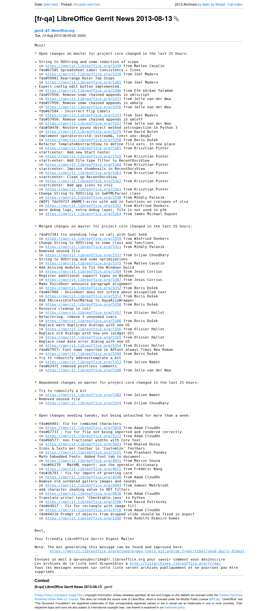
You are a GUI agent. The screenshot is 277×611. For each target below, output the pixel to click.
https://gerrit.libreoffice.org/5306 (83, 91)
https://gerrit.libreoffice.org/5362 (83, 181)
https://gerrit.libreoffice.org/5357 (83, 313)
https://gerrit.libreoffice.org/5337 (83, 255)
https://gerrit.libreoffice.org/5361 (83, 189)
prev (47, 4)
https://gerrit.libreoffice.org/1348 (83, 518)
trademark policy (174, 607)
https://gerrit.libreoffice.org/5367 (83, 280)
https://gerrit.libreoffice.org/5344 (83, 354)
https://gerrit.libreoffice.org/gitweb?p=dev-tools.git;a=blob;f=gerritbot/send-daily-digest (147, 551)
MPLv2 (214, 599)
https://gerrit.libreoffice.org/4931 (83, 461)
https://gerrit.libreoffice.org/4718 (83, 510)
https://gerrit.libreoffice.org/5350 (83, 304)
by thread (218, 4)
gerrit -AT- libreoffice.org (54, 30)
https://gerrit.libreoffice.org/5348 (83, 370)
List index (235, 4)
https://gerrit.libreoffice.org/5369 (83, 271)
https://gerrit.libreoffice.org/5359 (83, 239)
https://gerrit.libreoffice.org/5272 (83, 436)
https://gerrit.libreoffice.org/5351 (83, 296)
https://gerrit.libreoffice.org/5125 (83, 452)
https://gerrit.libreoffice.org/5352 (83, 288)
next (54, 4)
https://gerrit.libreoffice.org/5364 (83, 165)
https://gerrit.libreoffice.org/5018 (83, 428)
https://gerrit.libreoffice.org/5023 (83, 444)
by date (203, 4)
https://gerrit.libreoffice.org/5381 (83, 82)
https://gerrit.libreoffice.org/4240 (83, 477)
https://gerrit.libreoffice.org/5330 (83, 197)
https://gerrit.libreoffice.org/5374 (83, 403)
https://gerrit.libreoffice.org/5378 (83, 74)
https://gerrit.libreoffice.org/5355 (83, 337)
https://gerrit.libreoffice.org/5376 (83, 107)
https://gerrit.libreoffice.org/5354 (83, 345)
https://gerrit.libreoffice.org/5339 (83, 66)
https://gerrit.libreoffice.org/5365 (83, 148)
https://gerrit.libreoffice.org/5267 (83, 214)
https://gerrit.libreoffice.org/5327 (83, 123)
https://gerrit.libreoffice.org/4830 (83, 494)
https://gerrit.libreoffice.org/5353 (83, 362)
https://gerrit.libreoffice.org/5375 (83, 132)
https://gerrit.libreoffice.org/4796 (83, 502)
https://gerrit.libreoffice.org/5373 (83, 115)
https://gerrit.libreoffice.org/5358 (83, 140)
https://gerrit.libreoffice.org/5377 (83, 99)
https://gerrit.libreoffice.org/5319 (83, 156)
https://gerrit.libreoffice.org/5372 (83, 263)
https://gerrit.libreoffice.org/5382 (83, 395)
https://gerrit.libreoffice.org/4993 (83, 485)
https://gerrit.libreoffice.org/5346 (83, 321)
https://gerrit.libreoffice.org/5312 (83, 206)
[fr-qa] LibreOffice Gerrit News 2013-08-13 (103, 18)
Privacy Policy (43, 595)
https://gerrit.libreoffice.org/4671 (83, 469)
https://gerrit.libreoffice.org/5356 (83, 329)
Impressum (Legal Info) (68, 595)
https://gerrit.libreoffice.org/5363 (83, 173)
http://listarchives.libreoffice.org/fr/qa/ (175, 563)
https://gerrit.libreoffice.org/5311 (83, 247)
